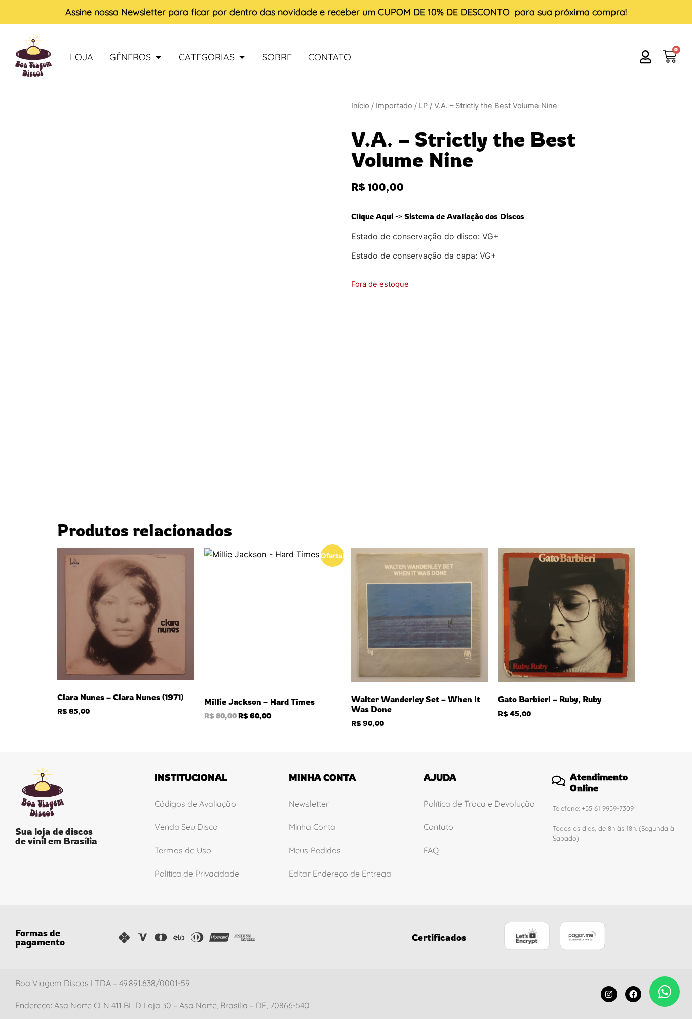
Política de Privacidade (197, 873)
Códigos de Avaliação (195, 803)
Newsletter (143, 12)
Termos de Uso (183, 850)
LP (423, 106)
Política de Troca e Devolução (479, 803)
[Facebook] (633, 994)
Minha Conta (312, 827)
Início (360, 106)
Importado (394, 106)
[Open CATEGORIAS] (241, 57)
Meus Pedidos (315, 850)
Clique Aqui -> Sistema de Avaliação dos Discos (437, 216)
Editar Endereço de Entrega (340, 873)
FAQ (431, 850)
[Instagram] (609, 994)
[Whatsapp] (664, 991)
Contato (438, 827)
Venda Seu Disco (186, 827)
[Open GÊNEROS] (158, 57)
